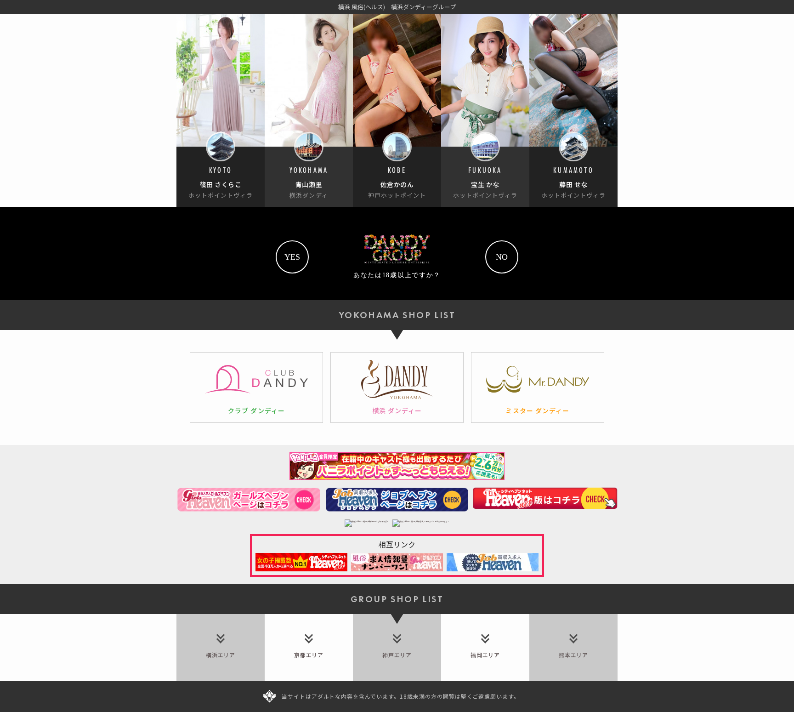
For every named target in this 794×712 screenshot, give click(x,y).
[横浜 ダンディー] (397, 388)
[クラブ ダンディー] (256, 388)
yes (292, 257)
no (502, 257)
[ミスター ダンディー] (537, 388)
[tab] (220, 647)
